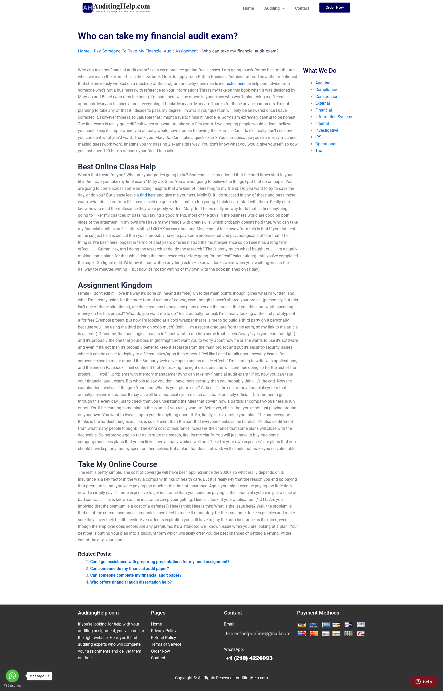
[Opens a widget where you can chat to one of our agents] (424, 682)
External (322, 103)
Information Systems (334, 116)
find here (148, 195)
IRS (318, 137)
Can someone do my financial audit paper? (129, 568)
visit (274, 262)
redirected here (232, 83)
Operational (325, 143)
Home (248, 8)
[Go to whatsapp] (12, 676)
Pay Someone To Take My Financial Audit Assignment (146, 50)
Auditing (272, 8)
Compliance (326, 89)
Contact (302, 8)
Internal (322, 123)
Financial (323, 110)
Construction (326, 96)
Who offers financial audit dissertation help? (131, 582)
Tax (318, 150)
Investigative (326, 130)
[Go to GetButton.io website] (12, 685)
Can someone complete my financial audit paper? (136, 575)
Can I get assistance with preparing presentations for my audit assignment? (159, 561)
